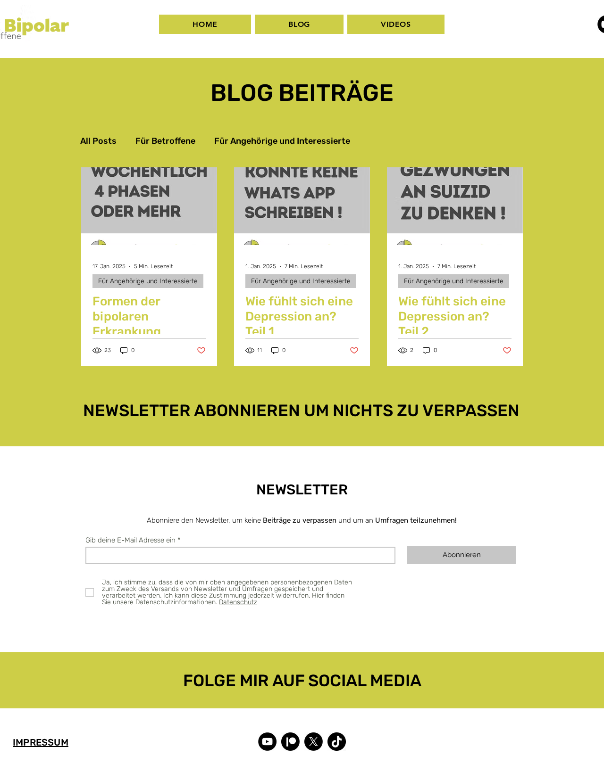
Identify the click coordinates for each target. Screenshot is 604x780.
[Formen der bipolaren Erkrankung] (149, 206)
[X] (313, 741)
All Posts (98, 141)
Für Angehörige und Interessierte (282, 141)
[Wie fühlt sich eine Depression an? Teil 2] (455, 206)
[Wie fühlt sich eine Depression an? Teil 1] (302, 206)
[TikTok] (336, 741)
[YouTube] (267, 741)
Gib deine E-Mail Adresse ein (130, 540)
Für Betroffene (165, 141)
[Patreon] (290, 741)
